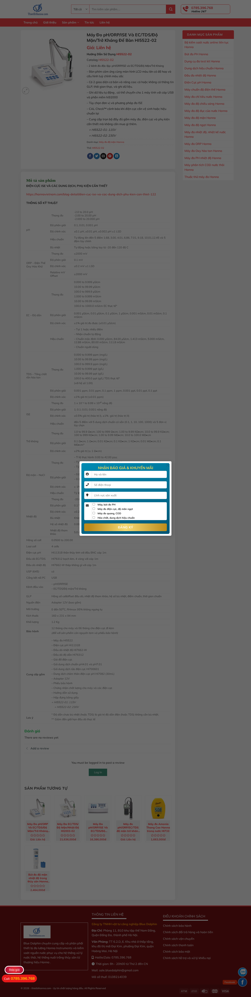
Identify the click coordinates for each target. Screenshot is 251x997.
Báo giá (14, 970)
